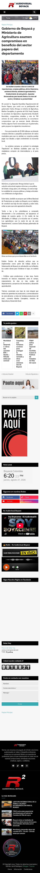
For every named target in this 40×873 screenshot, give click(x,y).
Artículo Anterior (8, 374)
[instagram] (27, 765)
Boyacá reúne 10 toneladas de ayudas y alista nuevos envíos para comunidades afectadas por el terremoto (24, 823)
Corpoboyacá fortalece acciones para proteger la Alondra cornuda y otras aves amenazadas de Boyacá (20, 354)
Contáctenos (28, 869)
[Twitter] (17, 313)
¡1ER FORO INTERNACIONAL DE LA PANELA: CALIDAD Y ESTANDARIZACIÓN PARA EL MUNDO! (24, 804)
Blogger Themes (28, 866)
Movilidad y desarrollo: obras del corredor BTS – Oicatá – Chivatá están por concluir (7, 351)
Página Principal (7, 24)
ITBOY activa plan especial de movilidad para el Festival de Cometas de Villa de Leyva (32, 352)
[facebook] (13, 765)
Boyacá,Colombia (13, 471)
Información (18, 869)
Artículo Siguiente (31, 374)
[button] (4, 12)
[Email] (29, 313)
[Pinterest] (25, 313)
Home (10, 869)
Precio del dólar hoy (8, 648)
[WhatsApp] (21, 313)
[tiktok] (17, 765)
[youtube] (22, 765)
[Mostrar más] (33, 313)
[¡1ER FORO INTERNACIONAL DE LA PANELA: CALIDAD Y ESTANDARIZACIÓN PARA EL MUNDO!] (7, 804)
